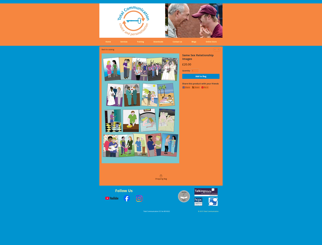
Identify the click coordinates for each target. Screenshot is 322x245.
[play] (218, 34)
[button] (194, 20)
